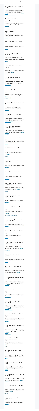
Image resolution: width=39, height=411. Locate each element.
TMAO (8, 134)
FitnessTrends (9, 215)
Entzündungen (6, 134)
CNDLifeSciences (6, 346)
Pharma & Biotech (7, 26)
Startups (23, 1)
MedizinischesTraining (15, 215)
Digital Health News (14, 1)
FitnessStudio (6, 215)
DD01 (5, 191)
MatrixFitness (12, 215)
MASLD (7, 191)
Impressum (29, 1)
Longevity (7, 14)
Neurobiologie (9, 334)
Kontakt (25, 1)
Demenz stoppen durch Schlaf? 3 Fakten (13, 137)
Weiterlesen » (22, 13)
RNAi (7, 250)
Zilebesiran (9, 250)
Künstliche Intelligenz (19, 1)
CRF (7, 334)
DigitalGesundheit (6, 156)
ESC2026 (6, 250)
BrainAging (6, 334)
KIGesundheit (6, 98)
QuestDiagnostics (6, 393)
